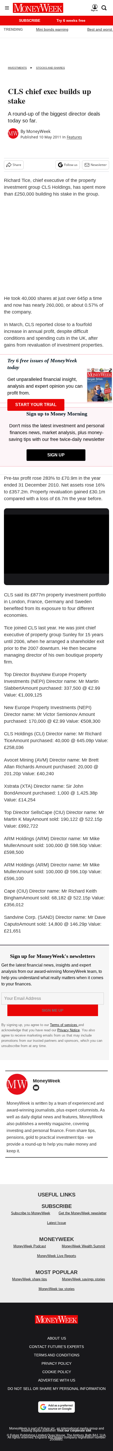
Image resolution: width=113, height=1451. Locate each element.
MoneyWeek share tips (29, 1284)
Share (17, 165)
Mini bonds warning (52, 29)
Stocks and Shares (50, 67)
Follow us (71, 165)
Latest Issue (56, 1228)
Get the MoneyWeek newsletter (82, 1218)
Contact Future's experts (56, 1352)
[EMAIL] (37, 1087)
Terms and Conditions (56, 1360)
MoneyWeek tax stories (57, 1294)
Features (74, 136)
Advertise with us (56, 1385)
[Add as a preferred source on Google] (56, 1412)
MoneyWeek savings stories (83, 1284)
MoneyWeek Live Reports (56, 1261)
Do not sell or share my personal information (57, 1394)
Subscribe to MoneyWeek (30, 1218)
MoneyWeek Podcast (29, 1251)
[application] (56, 544)
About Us (56, 1343)
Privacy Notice (68, 1030)
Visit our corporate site (74, 1436)
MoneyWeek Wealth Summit (83, 1251)
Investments (17, 67)
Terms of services (64, 1025)
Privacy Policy (56, 1369)
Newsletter (99, 165)
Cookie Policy (56, 1377)
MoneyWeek (38, 131)
